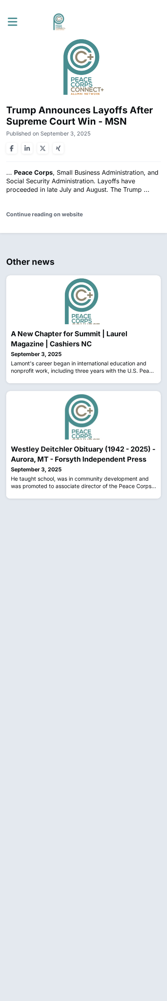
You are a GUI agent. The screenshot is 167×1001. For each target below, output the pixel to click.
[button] (12, 22)
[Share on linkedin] (27, 148)
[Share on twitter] (42, 148)
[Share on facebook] (11, 148)
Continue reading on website (44, 214)
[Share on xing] (58, 148)
